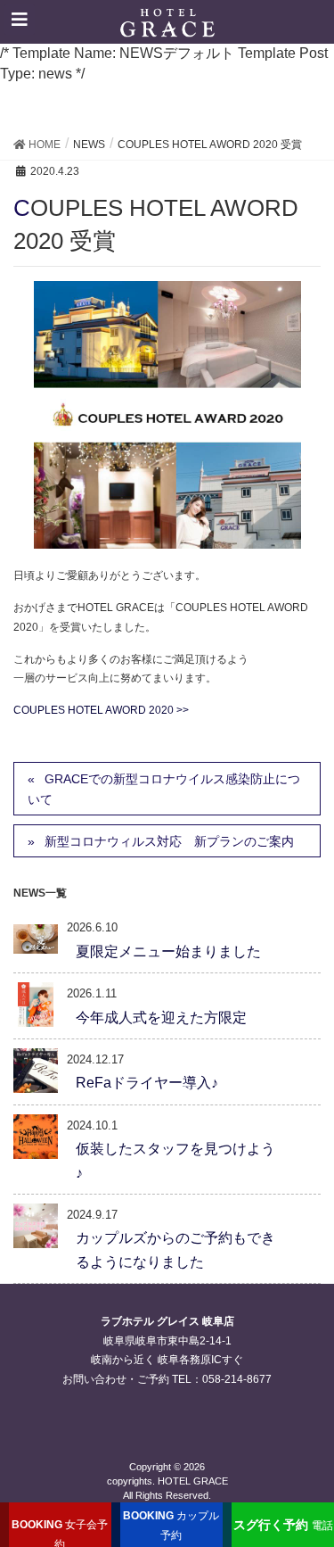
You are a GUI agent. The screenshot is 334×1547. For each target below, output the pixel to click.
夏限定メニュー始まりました (168, 951)
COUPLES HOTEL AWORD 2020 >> (101, 710)
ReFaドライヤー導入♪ (147, 1082)
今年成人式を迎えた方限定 (161, 1017)
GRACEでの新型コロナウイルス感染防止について (164, 789)
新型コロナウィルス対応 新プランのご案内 (169, 841)
